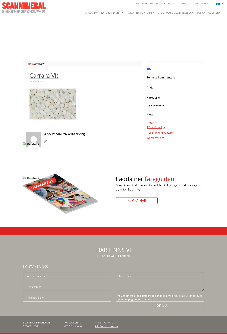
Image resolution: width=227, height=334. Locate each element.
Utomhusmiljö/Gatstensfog (175, 12)
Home (29, 63)
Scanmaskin (185, 3)
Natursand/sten (111, 12)
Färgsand (90, 12)
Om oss (160, 3)
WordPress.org (155, 138)
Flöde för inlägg (156, 127)
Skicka (162, 305)
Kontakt (172, 3)
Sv (222, 3)
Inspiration (147, 3)
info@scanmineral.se (106, 326)
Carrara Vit (44, 75)
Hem (137, 3)
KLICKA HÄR (136, 200)
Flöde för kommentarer (160, 132)
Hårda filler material (139, 12)
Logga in (152, 122)
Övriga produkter (208, 12)
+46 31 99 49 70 (201, 3)
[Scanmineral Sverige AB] (24, 7)
